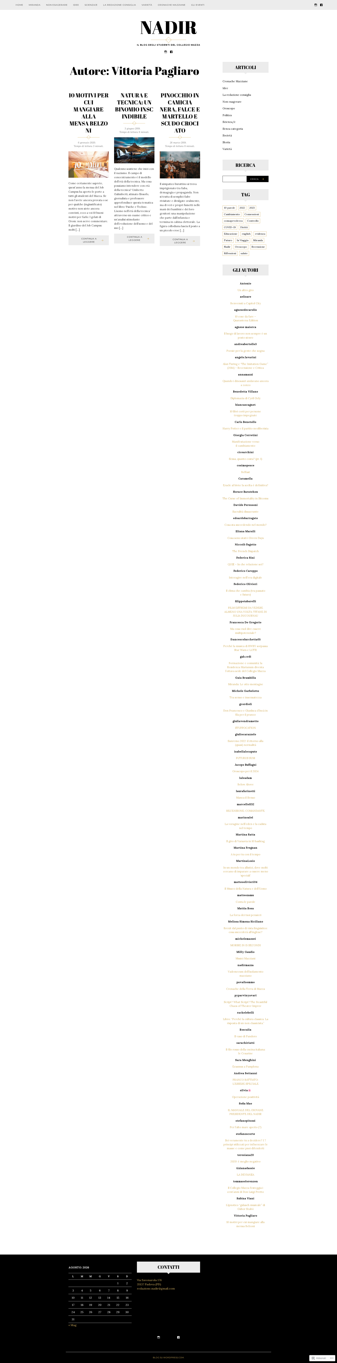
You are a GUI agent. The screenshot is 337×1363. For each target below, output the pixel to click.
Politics (227, 115)
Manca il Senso (245, 797)
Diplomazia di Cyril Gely (245, 398)
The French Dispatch (245, 551)
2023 (252, 207)
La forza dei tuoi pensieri (245, 915)
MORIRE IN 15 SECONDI (245, 945)
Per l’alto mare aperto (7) (245, 1127)
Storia (226, 142)
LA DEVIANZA (245, 1174)
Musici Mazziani (245, 958)
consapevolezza (233, 220)
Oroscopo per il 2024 (245, 771)
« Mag (72, 1325)
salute (244, 253)
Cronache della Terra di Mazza (245, 989)
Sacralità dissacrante (245, 511)
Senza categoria (233, 128)
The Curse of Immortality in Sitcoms (245, 498)
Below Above (245, 784)
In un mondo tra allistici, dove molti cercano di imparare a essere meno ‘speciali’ (245, 871)
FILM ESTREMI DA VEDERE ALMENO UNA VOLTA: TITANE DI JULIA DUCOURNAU (245, 611)
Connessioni (252, 214)
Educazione (230, 233)
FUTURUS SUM (245, 758)
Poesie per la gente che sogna (245, 350)
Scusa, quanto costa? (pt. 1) (245, 459)
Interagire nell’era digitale (245, 577)
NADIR (168, 27)
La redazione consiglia (119, 5)
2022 (242, 207)
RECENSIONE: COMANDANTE (245, 810)
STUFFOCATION (245, 727)
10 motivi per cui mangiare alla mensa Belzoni (89, 112)
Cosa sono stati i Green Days (245, 538)
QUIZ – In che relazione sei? (245, 564)
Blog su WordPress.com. (168, 1357)
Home (19, 5)
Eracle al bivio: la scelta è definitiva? (245, 485)
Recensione (258, 246)
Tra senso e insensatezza (246, 697)
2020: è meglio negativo (245, 1161)
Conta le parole (245, 902)
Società (227, 135)
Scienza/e (91, 5)
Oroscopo (229, 108)
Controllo (253, 220)
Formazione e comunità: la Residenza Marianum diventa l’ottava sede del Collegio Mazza (245, 667)
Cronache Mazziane (172, 5)
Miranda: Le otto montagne (245, 684)
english (246, 233)
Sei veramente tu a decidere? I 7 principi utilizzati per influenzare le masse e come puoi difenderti (245, 1144)
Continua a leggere (89, 240)
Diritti (244, 227)
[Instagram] (315, 4)
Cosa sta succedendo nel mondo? (245, 524)
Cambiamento (232, 214)
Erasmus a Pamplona (245, 1066)
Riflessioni (230, 253)
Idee (76, 5)
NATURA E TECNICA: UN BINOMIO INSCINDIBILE (134, 105)
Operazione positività (245, 1097)
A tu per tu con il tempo (245, 854)
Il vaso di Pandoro (245, 1036)
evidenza (260, 233)
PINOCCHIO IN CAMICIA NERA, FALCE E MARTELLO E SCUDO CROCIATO (180, 112)
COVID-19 (230, 227)
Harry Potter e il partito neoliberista (245, 428)
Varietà (147, 5)
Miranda (35, 5)
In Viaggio (243, 240)
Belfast (245, 472)
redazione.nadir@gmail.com (156, 1288)
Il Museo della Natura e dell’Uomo (245, 888)
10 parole (229, 207)
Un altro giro (245, 290)
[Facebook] (321, 4)
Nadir (227, 246)
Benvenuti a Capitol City (245, 303)
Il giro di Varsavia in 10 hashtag (245, 841)
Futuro (228, 240)
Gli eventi (197, 5)
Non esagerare (57, 5)
